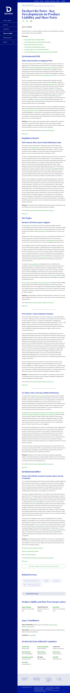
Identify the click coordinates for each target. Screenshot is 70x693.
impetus (28, 238)
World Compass (36, 678)
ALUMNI (57, 1)
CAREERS (63, 1)
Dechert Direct (25, 678)
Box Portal (24, 679)
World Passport (36, 679)
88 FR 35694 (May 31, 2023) (35, 147)
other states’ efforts (45, 257)
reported (27, 225)
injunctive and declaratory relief (44, 282)
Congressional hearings (52, 240)
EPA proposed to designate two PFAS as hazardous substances (42, 67)
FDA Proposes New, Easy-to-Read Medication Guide (37, 42)
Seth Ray (51, 624)
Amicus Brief (30, 551)
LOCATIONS (36, 1)
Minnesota (59, 88)
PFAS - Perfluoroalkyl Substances (32, 585)
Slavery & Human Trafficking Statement (53, 690)
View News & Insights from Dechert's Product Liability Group (44, 566)
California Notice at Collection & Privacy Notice (52, 688)
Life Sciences (56, 580)
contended (37, 526)
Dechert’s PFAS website (48, 130)
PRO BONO (47, 1)
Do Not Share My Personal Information (40, 691)
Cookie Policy (57, 687)
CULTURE (41, 1)
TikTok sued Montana (33, 264)
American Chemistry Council (31, 110)
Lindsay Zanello (31, 626)
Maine (57, 95)
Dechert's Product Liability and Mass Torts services (41, 210)
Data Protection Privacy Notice (39, 688)
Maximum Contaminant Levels (45, 75)
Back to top (24, 133)
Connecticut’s (40, 99)
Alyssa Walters (32, 635)
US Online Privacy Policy (50, 687)
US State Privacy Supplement (38, 689)
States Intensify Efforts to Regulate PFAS (34, 39)
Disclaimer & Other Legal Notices (39, 687)
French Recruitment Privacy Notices (39, 690)
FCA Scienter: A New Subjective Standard (34, 47)
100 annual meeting (40, 396)
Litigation (46, 580)
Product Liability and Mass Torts (32, 580)
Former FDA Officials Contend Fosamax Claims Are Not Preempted (41, 52)
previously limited (57, 168)
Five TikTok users (26, 282)
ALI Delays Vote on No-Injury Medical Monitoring (36, 49)
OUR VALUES (52, 1)
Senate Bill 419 (41, 231)
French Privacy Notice (48, 689)
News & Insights (29, 4)
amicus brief (36, 501)
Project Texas (52, 275)
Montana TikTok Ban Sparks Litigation (33, 44)
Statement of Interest (32, 548)
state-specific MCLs (52, 84)
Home (23, 4)
